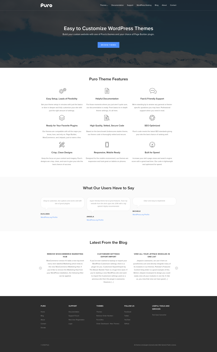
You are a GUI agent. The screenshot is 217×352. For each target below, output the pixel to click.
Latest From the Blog (108, 242)
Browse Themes (108, 45)
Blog (156, 5)
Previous (40, 268)
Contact (173, 5)
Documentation (117, 5)
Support (130, 5)
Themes (103, 5)
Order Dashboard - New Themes (107, 324)
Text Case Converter (159, 315)
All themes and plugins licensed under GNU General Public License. (155, 345)
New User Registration (76, 320)
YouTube (127, 320)
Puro (47, 345)
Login (70, 324)
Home (43, 312)
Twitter (126, 316)
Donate (43, 328)
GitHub (126, 324)
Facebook (127, 312)
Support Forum (74, 316)
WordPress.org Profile (49, 217)
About (164, 5)
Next (176, 268)
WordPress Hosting (144, 5)
